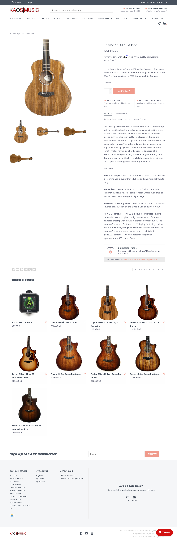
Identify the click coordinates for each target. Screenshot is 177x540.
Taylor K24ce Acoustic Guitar (145, 374)
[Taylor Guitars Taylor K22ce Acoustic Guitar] (68, 354)
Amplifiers (45, 19)
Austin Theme (138, 536)
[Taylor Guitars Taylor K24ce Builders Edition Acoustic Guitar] (29, 405)
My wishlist (40, 481)
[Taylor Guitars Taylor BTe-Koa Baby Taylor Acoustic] (108, 302)
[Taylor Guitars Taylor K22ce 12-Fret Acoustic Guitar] (108, 354)
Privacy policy (15, 484)
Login (30, 2)
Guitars (31, 19)
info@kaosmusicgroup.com (72, 478)
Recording (87, 19)
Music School (158, 19)
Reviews (121, 113)
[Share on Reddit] (26, 269)
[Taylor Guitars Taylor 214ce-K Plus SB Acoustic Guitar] (29, 354)
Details (108, 113)
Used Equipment (104, 19)
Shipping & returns (17, 490)
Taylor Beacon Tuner (22, 322)
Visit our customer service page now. (139, 259)
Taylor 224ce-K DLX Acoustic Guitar (144, 324)
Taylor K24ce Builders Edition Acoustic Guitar (26, 427)
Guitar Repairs (139, 19)
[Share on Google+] (17, 269)
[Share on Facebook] (13, 269)
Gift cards (121, 19)
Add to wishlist (141, 269)
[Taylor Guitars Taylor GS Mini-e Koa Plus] (68, 302)
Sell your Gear (15, 493)
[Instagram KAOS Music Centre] (92, 533)
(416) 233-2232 (68, 475)
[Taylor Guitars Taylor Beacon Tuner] (29, 302)
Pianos (57, 19)
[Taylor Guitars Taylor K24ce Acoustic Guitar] (147, 354)
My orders (40, 478)
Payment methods (17, 487)
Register (39, 475)
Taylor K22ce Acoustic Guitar (66, 374)
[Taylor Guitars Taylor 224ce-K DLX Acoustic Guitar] (147, 302)
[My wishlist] (159, 24)
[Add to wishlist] (164, 50)
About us (13, 475)
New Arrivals (16, 19)
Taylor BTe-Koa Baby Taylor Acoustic (105, 324)
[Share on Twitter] (34, 269)
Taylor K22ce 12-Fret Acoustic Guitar (106, 376)
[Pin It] (21, 269)
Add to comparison (157, 269)
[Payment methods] (12, 516)
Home (12, 33)
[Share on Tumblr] (30, 269)
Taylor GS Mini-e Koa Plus (64, 322)
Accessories (71, 19)
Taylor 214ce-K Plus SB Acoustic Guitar (23, 376)
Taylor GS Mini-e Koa (25, 33)
